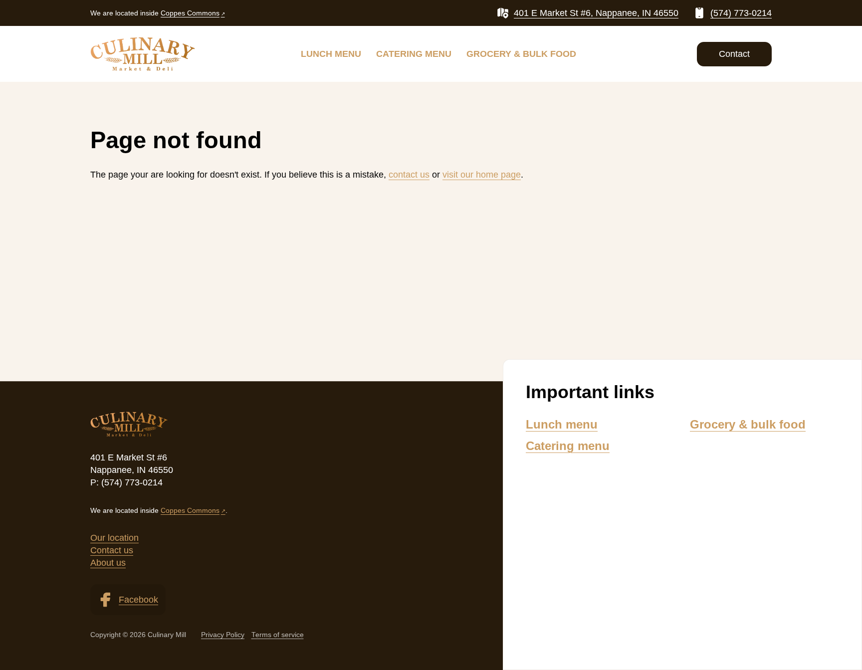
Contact (734, 54)
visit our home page (481, 175)
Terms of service (277, 635)
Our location (114, 538)
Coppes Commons (190, 13)
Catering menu (413, 54)
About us (108, 563)
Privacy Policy (222, 635)
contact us (409, 175)
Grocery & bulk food (521, 54)
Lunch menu (331, 54)
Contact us (111, 550)
